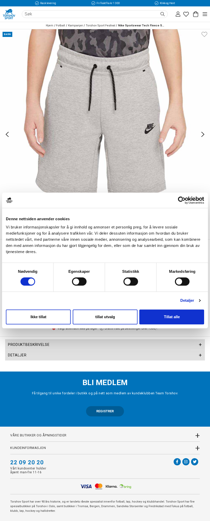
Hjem (49, 25)
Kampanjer (75, 25)
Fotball (60, 25)
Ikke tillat (38, 317)
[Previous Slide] (7, 134)
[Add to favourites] (204, 33)
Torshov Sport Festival (100, 25)
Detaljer (187, 300)
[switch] (79, 281)
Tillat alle (172, 317)
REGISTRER (105, 411)
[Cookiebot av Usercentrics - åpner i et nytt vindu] (181, 200)
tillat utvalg (105, 317)
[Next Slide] (203, 134)
